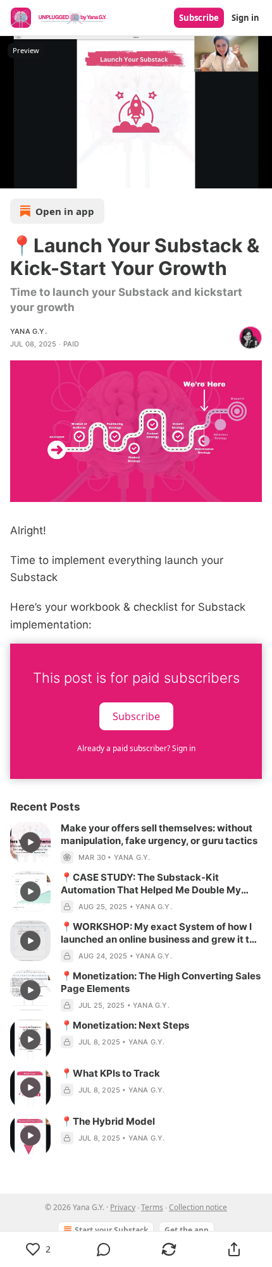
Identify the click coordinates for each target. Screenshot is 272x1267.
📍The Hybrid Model (108, 1121)
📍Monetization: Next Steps (125, 1025)
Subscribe (199, 17)
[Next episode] (41, 174)
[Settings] (258, 174)
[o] (30, 842)
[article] (136, 843)
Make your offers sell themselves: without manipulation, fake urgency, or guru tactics (159, 834)
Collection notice (198, 1207)
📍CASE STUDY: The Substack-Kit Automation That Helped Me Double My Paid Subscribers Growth (151, 884)
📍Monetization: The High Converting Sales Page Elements (161, 982)
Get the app (186, 1230)
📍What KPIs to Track (110, 1073)
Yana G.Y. (28, 331)
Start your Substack (111, 1230)
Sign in (245, 17)
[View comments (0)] (103, 1249)
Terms (152, 1207)
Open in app (64, 211)
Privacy (122, 1207)
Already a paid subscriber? (136, 748)
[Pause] (14, 174)
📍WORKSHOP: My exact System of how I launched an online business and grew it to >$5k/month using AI (158, 933)
